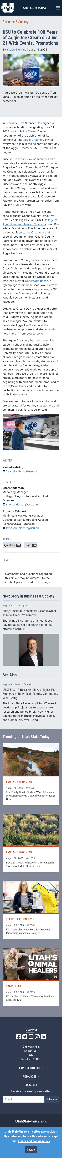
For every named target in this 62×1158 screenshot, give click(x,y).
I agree (31, 1149)
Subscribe (51, 1099)
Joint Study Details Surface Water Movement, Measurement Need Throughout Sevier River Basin (30, 795)
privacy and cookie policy (33, 1141)
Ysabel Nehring (16, 49)
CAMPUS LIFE (14, 986)
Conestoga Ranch (36, 281)
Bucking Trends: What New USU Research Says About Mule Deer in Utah (30, 864)
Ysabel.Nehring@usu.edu (22, 471)
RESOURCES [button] (29, 1076)
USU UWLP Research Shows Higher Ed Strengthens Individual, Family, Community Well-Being (30, 693)
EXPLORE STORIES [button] (29, 1068)
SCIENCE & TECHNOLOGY (20, 919)
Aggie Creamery (33, 139)
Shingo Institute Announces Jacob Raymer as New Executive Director (29, 612)
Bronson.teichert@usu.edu (23, 528)
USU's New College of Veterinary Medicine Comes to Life (30, 998)
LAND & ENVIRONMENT (19, 782)
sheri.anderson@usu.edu (22, 504)
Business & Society (15, 22)
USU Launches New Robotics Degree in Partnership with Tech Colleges (28, 931)
